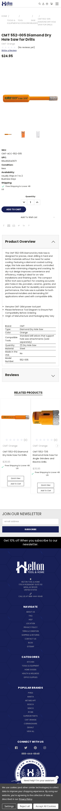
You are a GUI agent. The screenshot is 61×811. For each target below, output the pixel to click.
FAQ (30, 615)
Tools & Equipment (30, 665)
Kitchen (30, 662)
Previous (4, 446)
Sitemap (30, 646)
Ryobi (30, 712)
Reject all (25, 806)
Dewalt (30, 727)
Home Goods (30, 669)
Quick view (15, 478)
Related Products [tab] (28, 393)
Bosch (30, 704)
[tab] (30, 241)
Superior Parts (30, 716)
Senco (31, 708)
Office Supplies (30, 677)
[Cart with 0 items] (51, 3)
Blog (30, 642)
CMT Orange (30, 720)
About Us (30, 612)
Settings (9, 806)
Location (30, 623)
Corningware (30, 723)
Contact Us (30, 639)
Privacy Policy (30, 627)
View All (30, 731)
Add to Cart (16, 483)
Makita (30, 696)
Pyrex (30, 693)
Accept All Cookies (46, 806)
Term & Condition (30, 631)
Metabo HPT (30, 700)
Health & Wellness (30, 673)
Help (30, 619)
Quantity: (30, 196)
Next (57, 446)
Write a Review (9, 50)
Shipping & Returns (30, 635)
